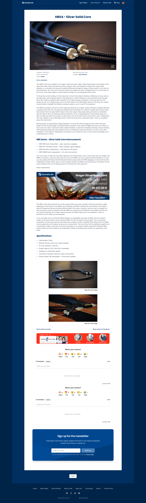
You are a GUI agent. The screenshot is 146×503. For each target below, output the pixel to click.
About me (79, 488)
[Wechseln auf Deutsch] (123, 3)
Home (35, 488)
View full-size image (90, 290)
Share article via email (43, 329)
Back (73, 476)
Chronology (89, 488)
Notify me (88, 450)
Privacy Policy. (90, 454)
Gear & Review (95, 3)
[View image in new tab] (113, 66)
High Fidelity (83, 3)
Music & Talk (107, 3)
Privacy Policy (108, 488)
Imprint (98, 488)
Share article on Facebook (101, 329)
